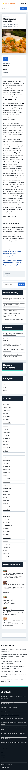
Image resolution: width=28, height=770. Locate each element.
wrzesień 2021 (6, 491)
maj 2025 (5, 426)
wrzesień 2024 (6, 438)
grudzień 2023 (6, 454)
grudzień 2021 (6, 482)
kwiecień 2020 (6, 544)
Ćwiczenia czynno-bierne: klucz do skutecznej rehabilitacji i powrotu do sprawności (12, 315)
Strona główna (5, 767)
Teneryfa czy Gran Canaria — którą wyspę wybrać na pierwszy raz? (13, 650)
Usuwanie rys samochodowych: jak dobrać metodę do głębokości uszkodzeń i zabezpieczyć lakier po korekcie (13, 304)
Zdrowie (5, 390)
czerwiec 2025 (6, 422)
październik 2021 (7, 488)
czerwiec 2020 (6, 538)
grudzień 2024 (6, 435)
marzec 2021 (6, 510)
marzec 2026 (6, 410)
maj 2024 (5, 444)
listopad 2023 (6, 457)
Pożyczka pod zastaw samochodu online (13, 319)
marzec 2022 (6, 472)
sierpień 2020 (6, 531)
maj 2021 (5, 503)
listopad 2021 (6, 485)
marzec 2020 (6, 547)
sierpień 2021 (6, 494)
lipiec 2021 (5, 497)
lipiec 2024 (6, 441)
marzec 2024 (6, 447)
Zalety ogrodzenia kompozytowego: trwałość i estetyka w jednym (12, 680)
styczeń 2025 (6, 432)
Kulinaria (6, 16)
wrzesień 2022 (6, 466)
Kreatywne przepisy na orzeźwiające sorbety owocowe (14, 742)
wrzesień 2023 (6, 460)
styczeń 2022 (6, 478)
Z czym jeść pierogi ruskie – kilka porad (10, 714)
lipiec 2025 (6, 419)
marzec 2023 (6, 463)
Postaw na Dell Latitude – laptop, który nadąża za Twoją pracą (13, 675)
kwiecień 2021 (6, 506)
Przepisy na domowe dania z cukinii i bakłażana (12, 718)
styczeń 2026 (6, 416)
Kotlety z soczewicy (5, 711)
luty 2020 (5, 550)
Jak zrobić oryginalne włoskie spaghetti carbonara (12, 733)
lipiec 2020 (6, 534)
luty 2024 (5, 451)
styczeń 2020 (6, 553)
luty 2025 (5, 429)
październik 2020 (7, 525)
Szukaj (24, 8)
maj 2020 (5, 541)
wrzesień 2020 (6, 528)
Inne (4, 384)
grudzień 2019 (6, 556)
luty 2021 (5, 513)
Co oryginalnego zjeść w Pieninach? (13, 260)
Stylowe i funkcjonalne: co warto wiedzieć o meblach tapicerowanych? (12, 662)
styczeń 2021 (6, 516)
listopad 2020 (6, 522)
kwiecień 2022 (6, 469)
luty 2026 (5, 413)
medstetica (6, 592)
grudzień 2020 (6, 519)
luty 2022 (5, 475)
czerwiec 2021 (6, 500)
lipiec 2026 (6, 404)
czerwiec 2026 (6, 407)
